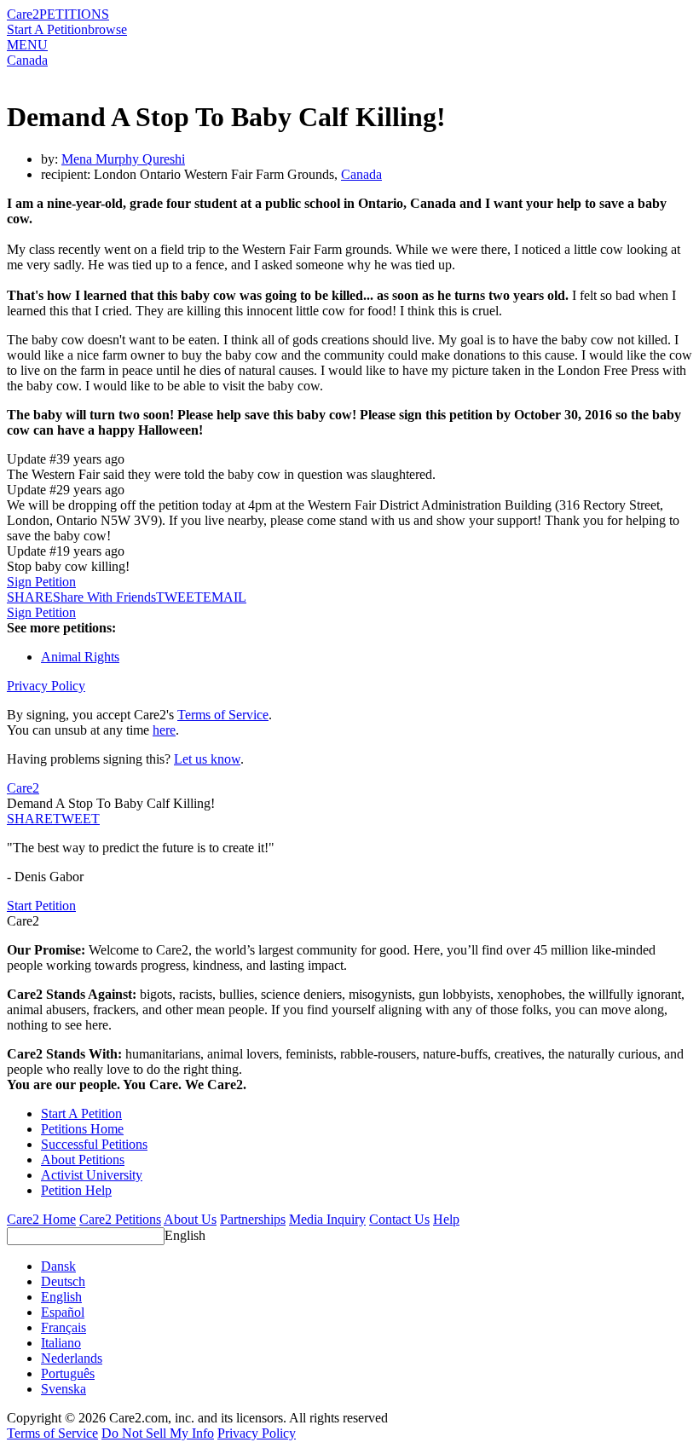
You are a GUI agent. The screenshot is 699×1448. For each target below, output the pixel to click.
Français (63, 1327)
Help (446, 1219)
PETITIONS (74, 14)
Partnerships (253, 1219)
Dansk (58, 1266)
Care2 (23, 14)
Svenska (63, 1389)
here (164, 730)
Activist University (91, 1175)
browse (107, 29)
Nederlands (71, 1358)
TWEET (179, 597)
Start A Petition (47, 29)
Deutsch (63, 1281)
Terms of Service (223, 714)
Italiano (61, 1343)
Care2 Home (41, 1219)
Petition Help (76, 1190)
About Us (190, 1219)
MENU (27, 44)
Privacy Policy (46, 685)
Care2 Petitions (120, 1219)
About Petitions (82, 1159)
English (185, 1235)
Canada (27, 60)
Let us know (207, 759)
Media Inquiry (327, 1219)
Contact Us (399, 1219)
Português (68, 1373)
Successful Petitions (94, 1144)
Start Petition (41, 905)
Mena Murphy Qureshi (123, 159)
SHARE (30, 818)
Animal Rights (80, 656)
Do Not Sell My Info (157, 1433)
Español (62, 1312)
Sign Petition (41, 581)
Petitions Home (82, 1129)
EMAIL (224, 597)
